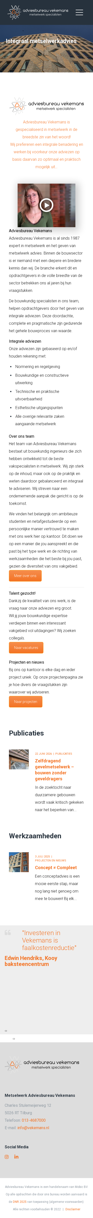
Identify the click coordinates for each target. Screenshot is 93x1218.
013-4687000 (34, 1120)
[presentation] (5, 1030)
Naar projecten (25, 702)
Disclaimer (72, 1209)
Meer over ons (25, 576)
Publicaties (26, 733)
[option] (46, 778)
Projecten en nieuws (50, 860)
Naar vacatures (26, 648)
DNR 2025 (20, 1202)
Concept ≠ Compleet (56, 867)
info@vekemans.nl (33, 1127)
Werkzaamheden (35, 836)
